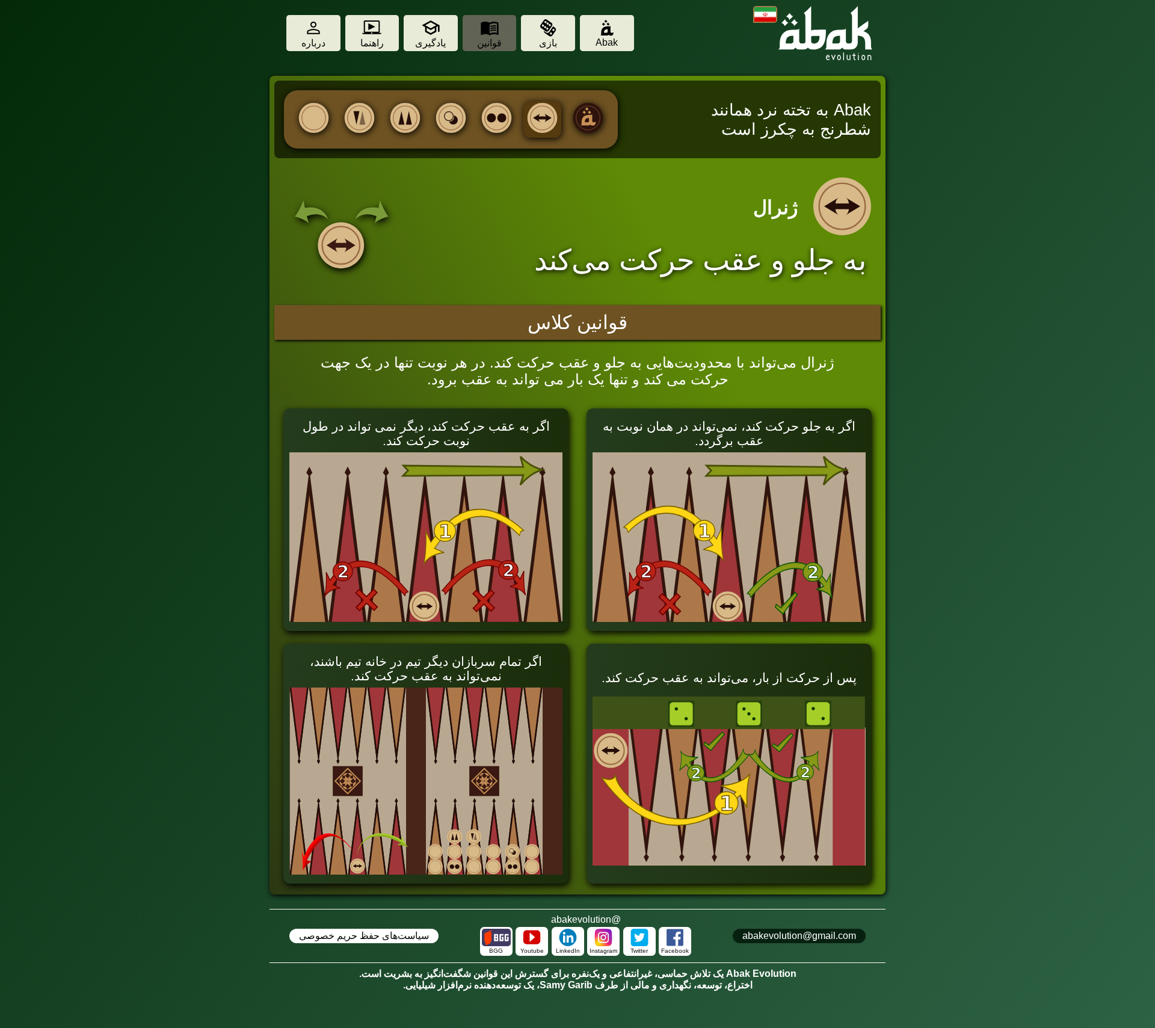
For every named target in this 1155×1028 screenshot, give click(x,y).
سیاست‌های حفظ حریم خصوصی (364, 936)
